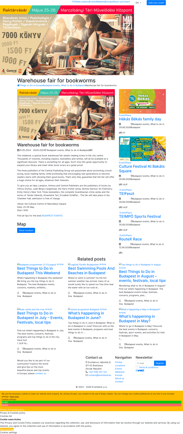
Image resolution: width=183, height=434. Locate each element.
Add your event (156, 2)
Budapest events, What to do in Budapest (64, 85)
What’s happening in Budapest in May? (137, 318)
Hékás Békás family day (140, 119)
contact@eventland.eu (99, 375)
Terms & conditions (148, 367)
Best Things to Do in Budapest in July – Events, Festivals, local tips (40, 317)
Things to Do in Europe (31, 85)
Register (160, 363)
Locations (84, 1)
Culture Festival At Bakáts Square (142, 168)
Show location (26, 230)
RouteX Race (130, 239)
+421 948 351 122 (97, 372)
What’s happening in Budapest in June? (86, 315)
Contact (126, 1)
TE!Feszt (126, 193)
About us (117, 1)
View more (14, 396)
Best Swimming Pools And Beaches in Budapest (91, 270)
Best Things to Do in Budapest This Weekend (38, 270)
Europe (109, 1)
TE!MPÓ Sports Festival (140, 216)
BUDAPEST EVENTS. (52, 215)
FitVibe (75, 1)
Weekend (100, 1)
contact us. (40, 373)
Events (92, 1)
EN (137, 2)
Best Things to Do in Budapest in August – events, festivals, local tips (142, 276)
